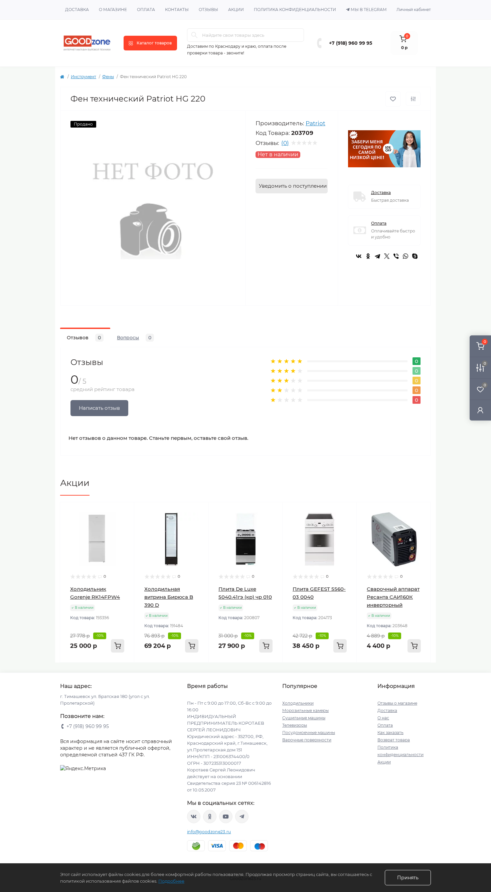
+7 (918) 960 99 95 (350, 43)
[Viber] (396, 256)
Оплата (146, 9)
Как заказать (390, 732)
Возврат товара (393, 739)
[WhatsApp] (405, 256)
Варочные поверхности (306, 739)
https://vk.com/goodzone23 (193, 816)
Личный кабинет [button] (413, 9)
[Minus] (73, 672)
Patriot (315, 123)
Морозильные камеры (305, 710)
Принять (408, 878)
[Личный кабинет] (480, 409)
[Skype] (415, 256)
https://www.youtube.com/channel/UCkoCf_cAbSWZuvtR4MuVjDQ (225, 816)
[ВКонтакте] (359, 256)
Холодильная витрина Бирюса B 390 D (168, 597)
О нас (383, 717)
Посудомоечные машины (308, 732)
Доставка (77, 9)
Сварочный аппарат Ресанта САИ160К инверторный (393, 597)
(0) (285, 143)
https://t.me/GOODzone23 (242, 816)
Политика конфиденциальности (295, 9)
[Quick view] (124, 512)
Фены (108, 76)
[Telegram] (377, 256)
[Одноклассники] (368, 256)
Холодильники (298, 703)
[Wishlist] (124, 525)
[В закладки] (393, 99)
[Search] (194, 35)
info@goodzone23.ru (209, 831)
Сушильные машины (303, 717)
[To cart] (117, 646)
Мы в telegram (368, 9)
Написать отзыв (99, 408)
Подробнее (171, 881)
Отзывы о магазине (397, 703)
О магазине (113, 9)
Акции (236, 9)
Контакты (177, 9)
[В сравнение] (413, 99)
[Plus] (120, 672)
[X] (387, 256)
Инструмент (83, 76)
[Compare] (124, 538)
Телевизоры (294, 725)
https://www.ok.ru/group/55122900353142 (209, 816)
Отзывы (208, 9)
